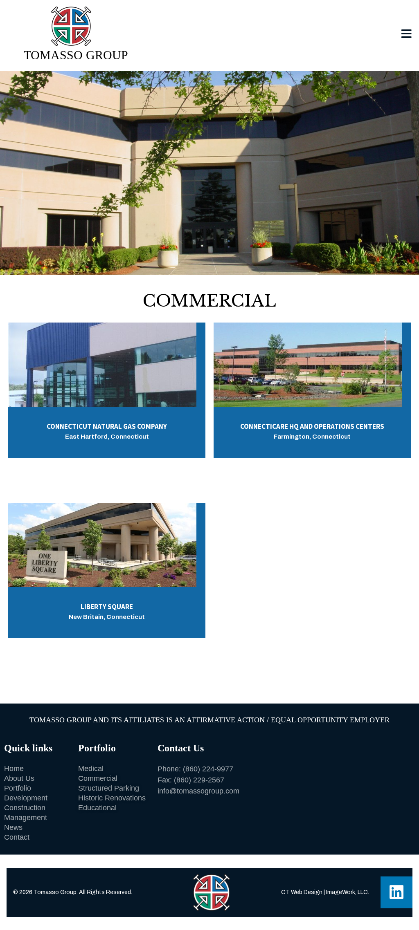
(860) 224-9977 (208, 769)
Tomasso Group (76, 55)
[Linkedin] (396, 892)
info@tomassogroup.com (198, 791)
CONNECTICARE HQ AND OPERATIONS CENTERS (312, 426)
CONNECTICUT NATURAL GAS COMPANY (107, 426)
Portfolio (97, 748)
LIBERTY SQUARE (107, 606)
